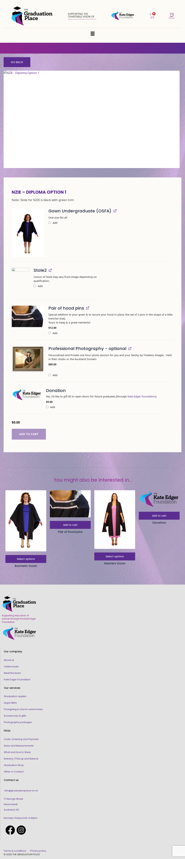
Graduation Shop (14, 765)
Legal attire (10, 702)
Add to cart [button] (70, 525)
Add (54, 222)
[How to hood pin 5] (28, 316)
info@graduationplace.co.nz (21, 790)
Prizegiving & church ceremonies (23, 709)
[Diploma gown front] (28, 232)
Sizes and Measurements (19, 745)
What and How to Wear (17, 752)
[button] (92, 33)
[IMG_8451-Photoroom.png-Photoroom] (20, 281)
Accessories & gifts (15, 715)
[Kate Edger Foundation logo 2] (27, 394)
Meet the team (12, 673)
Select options (26, 559)
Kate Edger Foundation (142, 396)
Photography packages (18, 722)
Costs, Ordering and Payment (21, 739)
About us (9, 660)
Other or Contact (13, 771)
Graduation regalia (15, 696)
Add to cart (28, 434)
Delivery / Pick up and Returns (21, 758)
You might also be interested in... (92, 480)
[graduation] (28, 359)
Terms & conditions (15, 851)
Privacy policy (38, 851)
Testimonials (11, 666)
